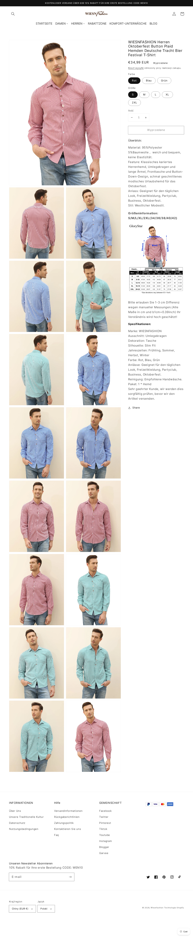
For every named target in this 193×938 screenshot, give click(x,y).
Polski (43, 908)
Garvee (103, 853)
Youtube (104, 835)
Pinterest (105, 822)
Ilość (131, 110)
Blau (149, 80)
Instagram (105, 841)
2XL (134, 102)
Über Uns (15, 810)
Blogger (104, 847)
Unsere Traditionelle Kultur (26, 816)
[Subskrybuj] (70, 877)
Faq (56, 835)
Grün (164, 80)
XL (167, 94)
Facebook (105, 810)
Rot (134, 80)
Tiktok (103, 828)
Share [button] (136, 407)
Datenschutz (17, 822)
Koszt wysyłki (136, 68)
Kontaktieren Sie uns (67, 828)
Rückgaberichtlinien (67, 816)
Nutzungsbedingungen (23, 828)
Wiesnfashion (157, 907)
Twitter (103, 816)
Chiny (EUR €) (20, 908)
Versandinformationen (68, 810)
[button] (13, 14)
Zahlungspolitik (64, 822)
